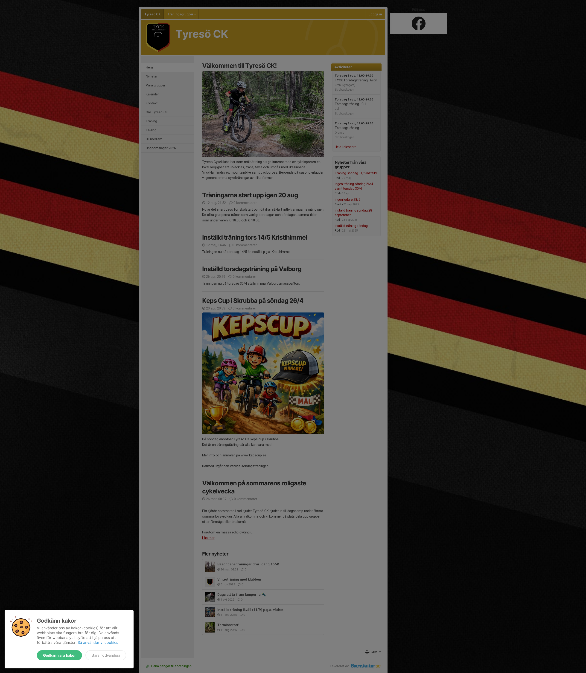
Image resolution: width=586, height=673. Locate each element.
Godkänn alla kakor (59, 655)
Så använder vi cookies (98, 642)
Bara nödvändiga (106, 655)
